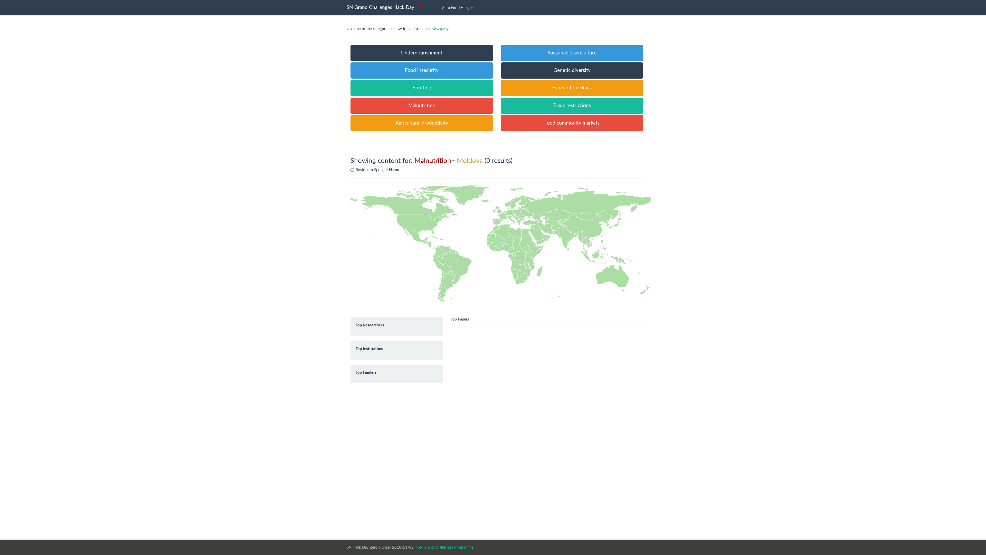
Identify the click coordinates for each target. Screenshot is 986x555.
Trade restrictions (572, 105)
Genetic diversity (572, 70)
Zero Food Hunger (457, 8)
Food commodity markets (572, 123)
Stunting (422, 88)
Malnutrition (421, 105)
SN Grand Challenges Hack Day (390, 7)
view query (440, 29)
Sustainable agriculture (572, 53)
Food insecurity (422, 70)
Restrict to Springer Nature (378, 170)
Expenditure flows (572, 88)
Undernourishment (421, 53)
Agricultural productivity (421, 123)
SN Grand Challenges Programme (445, 547)
